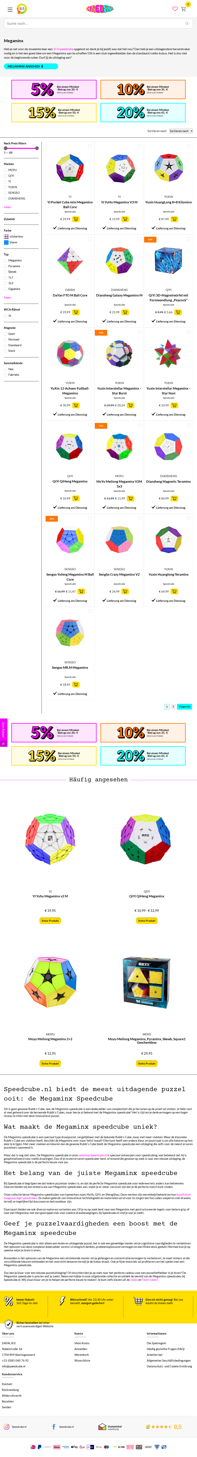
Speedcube (70, 211)
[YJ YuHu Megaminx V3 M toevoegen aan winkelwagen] (125, 219)
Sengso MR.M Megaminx (70, 667)
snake (134, 1279)
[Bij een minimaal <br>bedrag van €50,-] (42, 112)
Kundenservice (12, 1374)
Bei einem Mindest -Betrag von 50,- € (69, 111)
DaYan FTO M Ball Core (70, 295)
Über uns (8, 1333)
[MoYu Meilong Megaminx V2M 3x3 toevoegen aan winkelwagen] (130, 498)
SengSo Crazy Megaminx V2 (119, 574)
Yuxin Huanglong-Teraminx (169, 574)
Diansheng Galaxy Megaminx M (119, 295)
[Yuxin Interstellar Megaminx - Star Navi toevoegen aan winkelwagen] (174, 405)
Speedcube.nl (19, 1426)
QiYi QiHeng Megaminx (70, 481)
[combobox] (92, 24)
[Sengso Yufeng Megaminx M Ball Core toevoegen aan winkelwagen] (81, 591)
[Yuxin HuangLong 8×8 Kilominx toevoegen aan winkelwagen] (174, 219)
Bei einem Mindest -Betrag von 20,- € (68, 88)
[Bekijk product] (76, 498)
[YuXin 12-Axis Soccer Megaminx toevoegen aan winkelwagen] (76, 405)
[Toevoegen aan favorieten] (90, 146)
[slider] (6, 148)
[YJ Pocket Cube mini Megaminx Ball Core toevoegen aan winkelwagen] (76, 219)
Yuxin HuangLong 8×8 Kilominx (168, 202)
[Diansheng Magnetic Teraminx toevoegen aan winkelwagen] (174, 498)
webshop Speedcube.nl (92, 1155)
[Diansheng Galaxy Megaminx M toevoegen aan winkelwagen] (125, 312)
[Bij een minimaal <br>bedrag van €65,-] (131, 112)
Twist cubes (149, 1279)
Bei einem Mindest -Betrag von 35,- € (158, 88)
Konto (78, 1333)
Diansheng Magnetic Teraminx (168, 481)
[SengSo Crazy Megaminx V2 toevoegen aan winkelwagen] (125, 591)
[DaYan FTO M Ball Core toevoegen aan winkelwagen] (76, 312)
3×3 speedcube (63, 49)
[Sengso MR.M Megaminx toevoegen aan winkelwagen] (76, 684)
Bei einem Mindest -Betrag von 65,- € (158, 111)
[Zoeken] (187, 24)
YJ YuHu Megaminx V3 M (119, 202)
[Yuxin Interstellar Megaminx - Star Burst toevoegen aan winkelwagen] (130, 405)
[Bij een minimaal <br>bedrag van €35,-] (131, 89)
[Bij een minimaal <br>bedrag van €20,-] (42, 89)
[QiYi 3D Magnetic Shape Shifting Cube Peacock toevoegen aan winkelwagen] (178, 312)
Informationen (156, 1333)
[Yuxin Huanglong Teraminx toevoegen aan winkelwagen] (174, 591)
